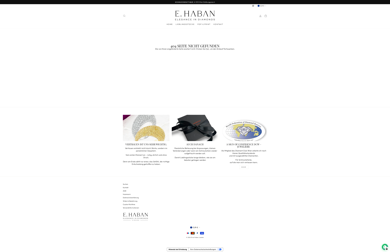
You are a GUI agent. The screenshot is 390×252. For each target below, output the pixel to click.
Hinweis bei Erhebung (178, 249)
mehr (243, 167)
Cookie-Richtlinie (129, 204)
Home (170, 24)
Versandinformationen (131, 208)
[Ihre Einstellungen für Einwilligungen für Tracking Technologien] (386, 248)
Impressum (127, 194)
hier (207, 49)
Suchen (125, 184)
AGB (124, 191)
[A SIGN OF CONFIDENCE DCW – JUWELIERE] (243, 128)
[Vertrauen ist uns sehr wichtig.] (146, 128)
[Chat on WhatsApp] (385, 247)
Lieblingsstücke (185, 24)
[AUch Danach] (195, 128)
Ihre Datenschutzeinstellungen (203, 249)
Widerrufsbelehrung (130, 201)
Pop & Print (204, 24)
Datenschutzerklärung (131, 198)
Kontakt (218, 24)
